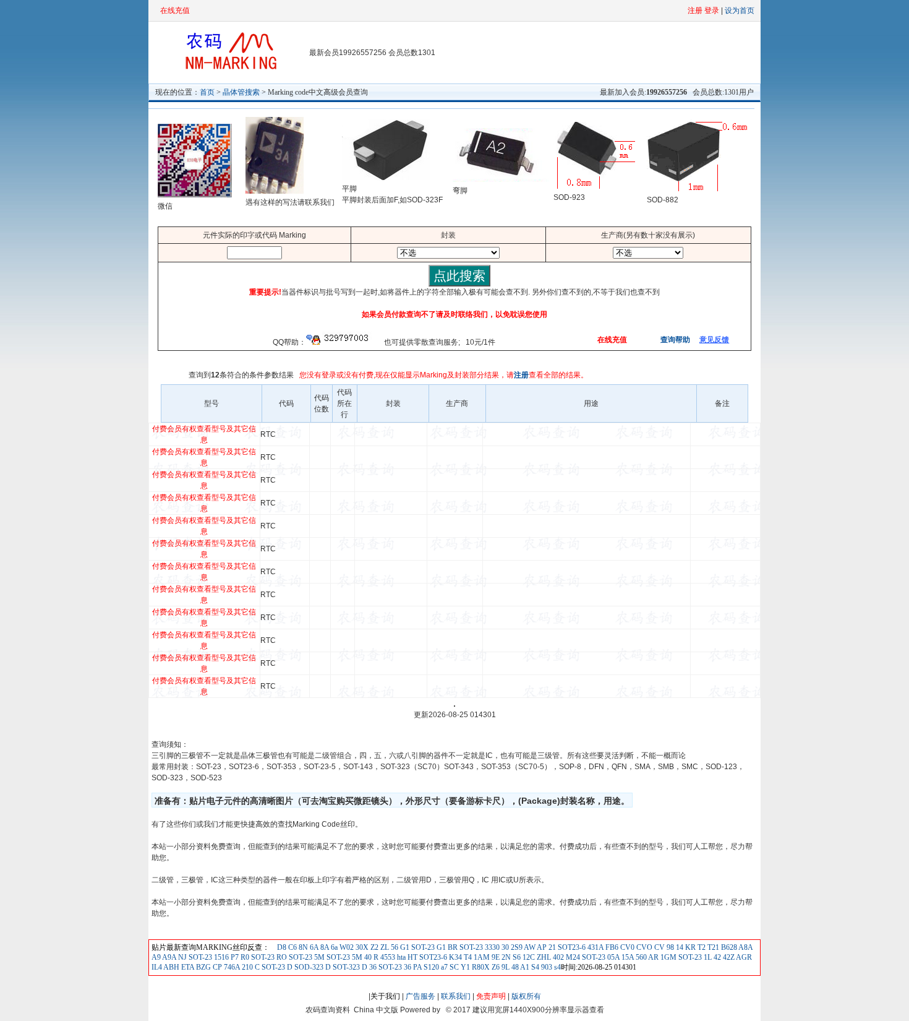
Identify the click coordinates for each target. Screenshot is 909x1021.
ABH (170, 967)
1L (707, 957)
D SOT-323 (341, 967)
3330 (491, 947)
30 (504, 947)
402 (557, 957)
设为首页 (739, 10)
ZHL (543, 957)
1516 (220, 957)
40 (367, 957)
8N (302, 947)
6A (313, 947)
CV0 (626, 947)
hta (400, 957)
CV (658, 947)
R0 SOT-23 (257, 957)
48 (514, 967)
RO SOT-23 (293, 957)
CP (216, 967)
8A (323, 947)
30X (361, 947)
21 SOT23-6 (566, 947)
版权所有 (526, 996)
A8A (745, 947)
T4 (467, 957)
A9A (168, 957)
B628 (728, 947)
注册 (521, 375)
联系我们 (456, 996)
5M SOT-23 (331, 957)
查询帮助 (674, 339)
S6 (517, 957)
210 (246, 967)
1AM (481, 957)
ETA (186, 967)
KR (689, 947)
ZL (383, 947)
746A (231, 967)
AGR (743, 957)
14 (678, 947)
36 (406, 967)
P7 (234, 957)
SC (453, 967)
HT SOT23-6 (426, 957)
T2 (701, 947)
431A (595, 947)
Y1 (464, 967)
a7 (443, 967)
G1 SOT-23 (416, 947)
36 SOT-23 (384, 967)
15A (627, 957)
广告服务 (420, 996)
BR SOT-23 (464, 947)
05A (612, 957)
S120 (430, 967)
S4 (534, 967)
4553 (386, 957)
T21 (712, 947)
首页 (207, 92)
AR (653, 957)
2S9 (516, 947)
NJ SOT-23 (194, 957)
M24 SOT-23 (584, 957)
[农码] (229, 68)
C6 (291, 947)
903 (545, 967)
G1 (440, 947)
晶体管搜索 (241, 92)
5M (356, 957)
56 (393, 947)
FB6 (611, 947)
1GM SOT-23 (680, 957)
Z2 (373, 947)
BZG (202, 967)
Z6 (495, 967)
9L (505, 967)
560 (640, 957)
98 (669, 947)
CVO (643, 947)
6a (333, 947)
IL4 (157, 967)
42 (716, 957)
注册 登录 (703, 10)
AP (541, 947)
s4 (556, 967)
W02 (346, 947)
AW (529, 947)
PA (416, 967)
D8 (281, 947)
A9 (156, 957)
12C (529, 957)
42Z (728, 957)
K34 (454, 957)
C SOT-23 (269, 967)
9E (495, 957)
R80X (480, 967)
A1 (524, 967)
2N (505, 957)
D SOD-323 (304, 967)
